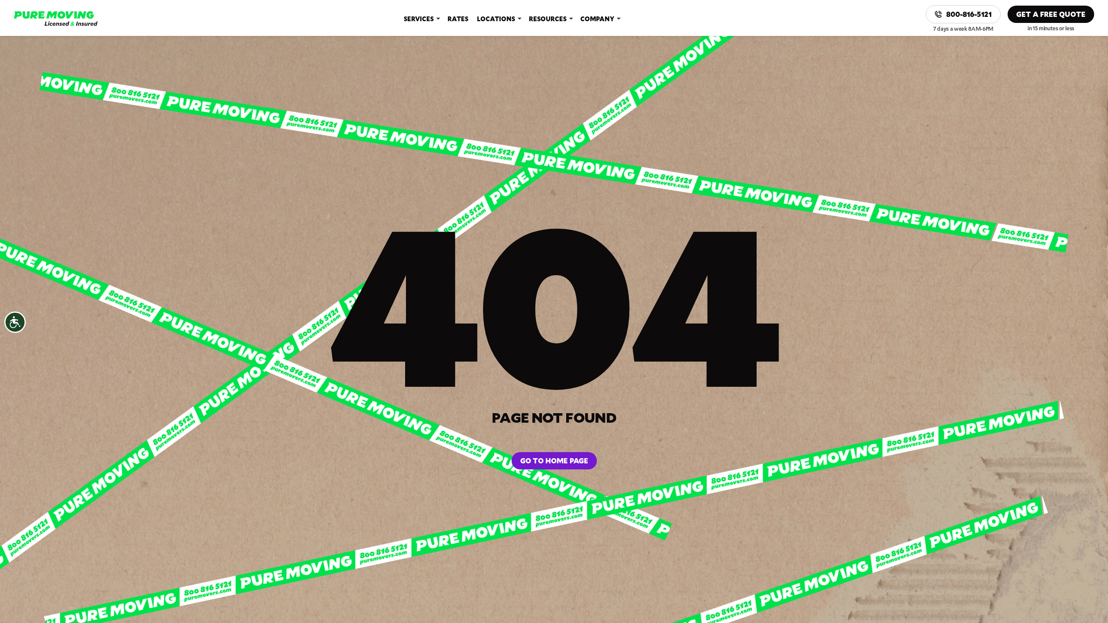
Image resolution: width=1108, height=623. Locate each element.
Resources (548, 19)
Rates (458, 19)
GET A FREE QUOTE (1050, 14)
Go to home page (554, 460)
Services (419, 19)
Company (597, 19)
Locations (496, 19)
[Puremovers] (56, 18)
